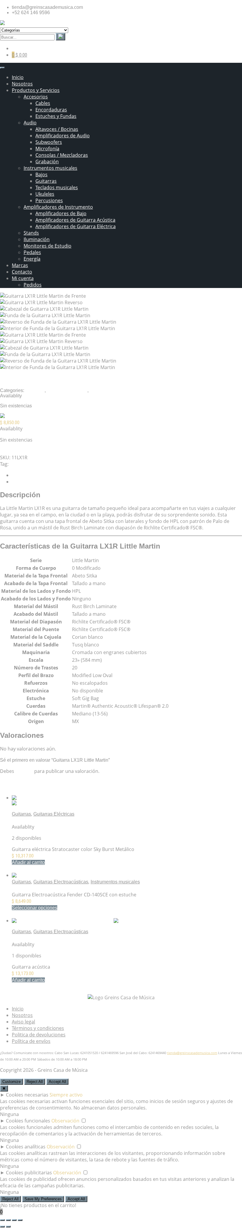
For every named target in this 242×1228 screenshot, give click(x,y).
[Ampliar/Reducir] (2, 1220)
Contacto (22, 272)
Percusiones (49, 200)
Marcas (20, 265)
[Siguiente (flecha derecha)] (8, 1226)
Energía (32, 259)
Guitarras (46, 181)
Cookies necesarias (27, 1095)
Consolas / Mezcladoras (61, 155)
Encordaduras (51, 109)
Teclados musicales (56, 187)
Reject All (35, 1081)
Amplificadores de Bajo (60, 213)
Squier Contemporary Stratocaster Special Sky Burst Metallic (75, 820)
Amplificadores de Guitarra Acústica (75, 220)
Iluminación (37, 239)
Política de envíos (31, 1041)
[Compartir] (14, 1220)
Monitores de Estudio (47, 246)
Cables (42, 103)
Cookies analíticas (25, 1146)
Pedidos (33, 285)
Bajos (41, 174)
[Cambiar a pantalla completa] (8, 1220)
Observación (65, 1120)
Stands (31, 233)
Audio (30, 122)
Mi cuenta (23, 278)
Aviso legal (23, 1021)
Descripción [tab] (24, 475)
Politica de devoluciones (39, 1034)
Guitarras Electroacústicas (60, 881)
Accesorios (36, 96)
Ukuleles (44, 194)
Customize (11, 1081)
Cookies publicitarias (29, 1172)
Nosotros (22, 83)
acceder (24, 771)
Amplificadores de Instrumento (58, 207)
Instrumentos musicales (50, 168)
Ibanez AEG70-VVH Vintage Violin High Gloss (60, 938)
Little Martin (23, 464)
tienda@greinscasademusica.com (192, 1053)
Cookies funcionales (28, 1120)
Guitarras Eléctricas (53, 814)
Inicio (18, 77)
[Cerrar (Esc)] (20, 1220)
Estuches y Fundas (55, 116)
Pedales (32, 252)
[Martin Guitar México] (30, 416)
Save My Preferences (43, 1199)
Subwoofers (48, 142)
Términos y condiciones (38, 1028)
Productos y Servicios (36, 90)
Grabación (47, 161)
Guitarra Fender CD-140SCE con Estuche (56, 888)
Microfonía (47, 148)
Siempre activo (66, 1095)
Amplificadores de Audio (62, 135)
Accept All (57, 1081)
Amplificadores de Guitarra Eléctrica (75, 226)
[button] (28, 862)
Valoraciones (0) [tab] (29, 481)
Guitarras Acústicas (67, 390)
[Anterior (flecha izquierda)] (2, 1226)
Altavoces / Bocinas (56, 129)
